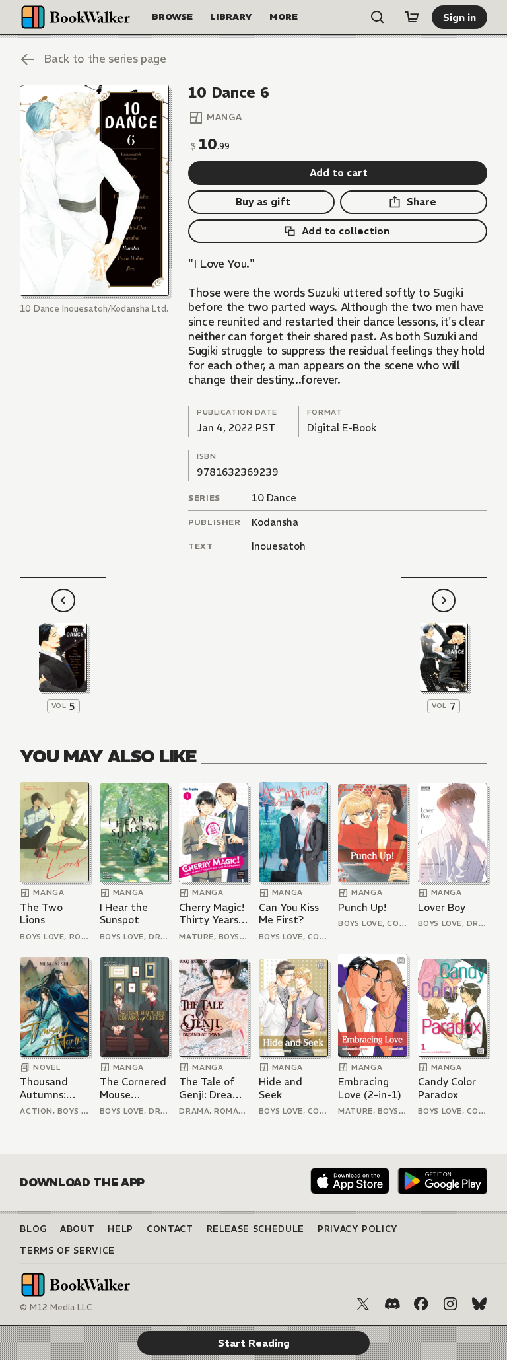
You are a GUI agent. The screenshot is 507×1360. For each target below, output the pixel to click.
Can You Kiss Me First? (289, 914)
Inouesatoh (279, 546)
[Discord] (392, 1304)
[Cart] (411, 17)
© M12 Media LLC (56, 1307)
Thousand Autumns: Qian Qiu (44, 1088)
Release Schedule (255, 1229)
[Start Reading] (94, 190)
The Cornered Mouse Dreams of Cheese (133, 1088)
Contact (170, 1229)
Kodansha (275, 522)
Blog (33, 1229)
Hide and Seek (280, 1088)
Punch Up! (362, 907)
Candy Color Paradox (447, 1088)
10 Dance (274, 497)
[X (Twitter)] (363, 1304)
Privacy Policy (358, 1229)
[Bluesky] (479, 1304)
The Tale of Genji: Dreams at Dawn (212, 1088)
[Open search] (377, 17)
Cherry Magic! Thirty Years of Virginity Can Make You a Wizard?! (212, 914)
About (77, 1229)
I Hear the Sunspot (124, 914)
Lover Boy (441, 907)
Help (120, 1229)
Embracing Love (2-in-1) (369, 1088)
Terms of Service (67, 1250)
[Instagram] (450, 1304)
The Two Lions (41, 914)
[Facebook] (421, 1304)
